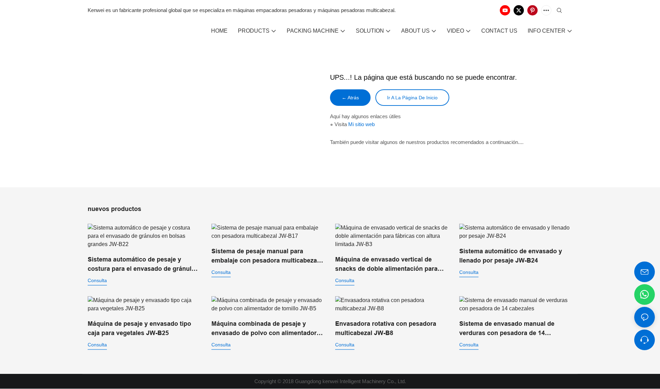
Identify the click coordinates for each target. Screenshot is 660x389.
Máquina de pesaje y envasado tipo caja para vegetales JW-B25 (139, 328)
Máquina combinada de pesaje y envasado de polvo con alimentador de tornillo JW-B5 (264, 329)
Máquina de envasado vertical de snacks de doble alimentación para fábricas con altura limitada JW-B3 (386, 265)
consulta (97, 280)
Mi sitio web (361, 124)
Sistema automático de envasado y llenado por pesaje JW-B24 (510, 256)
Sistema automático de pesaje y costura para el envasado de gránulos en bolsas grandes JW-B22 (143, 265)
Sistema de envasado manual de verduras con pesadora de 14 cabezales (506, 329)
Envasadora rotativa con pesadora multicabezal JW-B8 (385, 328)
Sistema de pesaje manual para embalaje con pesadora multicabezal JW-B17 (265, 256)
